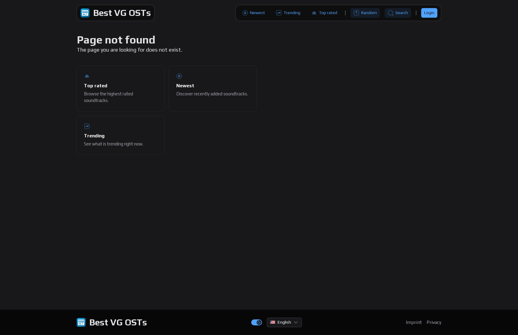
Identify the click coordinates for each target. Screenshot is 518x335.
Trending (292, 12)
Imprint (414, 322)
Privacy (434, 322)
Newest (257, 12)
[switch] (256, 322)
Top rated (328, 12)
